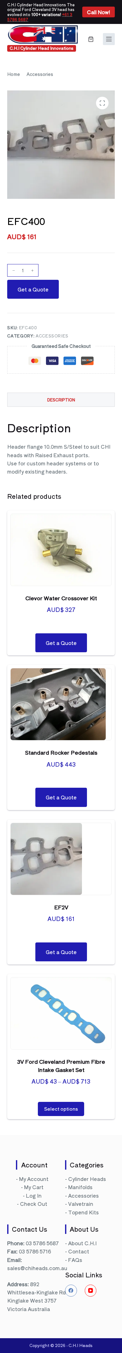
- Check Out (32, 1203)
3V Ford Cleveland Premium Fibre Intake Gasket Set (61, 1065)
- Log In (32, 1195)
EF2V (61, 907)
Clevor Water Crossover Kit (61, 598)
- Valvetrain (79, 1203)
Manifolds (80, 1187)
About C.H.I (82, 1243)
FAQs (75, 1260)
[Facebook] (71, 1291)
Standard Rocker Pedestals (61, 752)
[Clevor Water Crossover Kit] (60, 550)
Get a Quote (33, 289)
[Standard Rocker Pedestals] (60, 704)
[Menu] (109, 39)
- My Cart (32, 1187)
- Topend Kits (82, 1212)
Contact (78, 1251)
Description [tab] (61, 399)
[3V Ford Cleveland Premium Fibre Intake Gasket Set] (60, 1013)
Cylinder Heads (87, 1179)
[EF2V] (60, 859)
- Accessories (82, 1195)
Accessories (52, 336)
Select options (61, 1108)
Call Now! (98, 12)
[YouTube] (91, 1291)
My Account (33, 1179)
